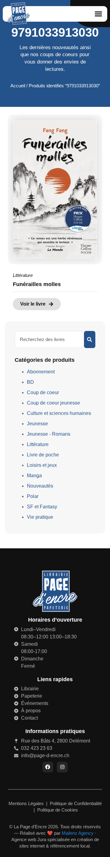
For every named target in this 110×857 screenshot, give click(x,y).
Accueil (17, 85)
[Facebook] (47, 767)
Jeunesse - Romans (48, 434)
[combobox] (49, 339)
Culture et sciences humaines (59, 413)
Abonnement (41, 371)
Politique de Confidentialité (76, 803)
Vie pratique (40, 517)
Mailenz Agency (78, 833)
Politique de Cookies (57, 809)
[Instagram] (62, 767)
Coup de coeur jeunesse (53, 402)
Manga (34, 475)
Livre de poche (43, 454)
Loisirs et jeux (42, 465)
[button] (98, 14)
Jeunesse (37, 423)
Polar (32, 496)
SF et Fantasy (42, 506)
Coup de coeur (43, 392)
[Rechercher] (89, 339)
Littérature (23, 275)
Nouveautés (40, 485)
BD (30, 382)
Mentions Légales (27, 803)
